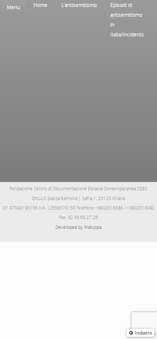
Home (40, 4)
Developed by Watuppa (78, 227)
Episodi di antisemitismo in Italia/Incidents (127, 19)
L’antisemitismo (79, 4)
